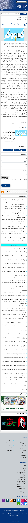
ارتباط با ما (23, 455)
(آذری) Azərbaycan (21, 483)
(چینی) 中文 (23, 492)
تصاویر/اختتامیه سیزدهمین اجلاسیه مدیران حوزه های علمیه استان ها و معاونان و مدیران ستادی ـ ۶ (14, 203)
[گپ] (22, 503)
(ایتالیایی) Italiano (21, 486)
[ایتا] (11, 500)
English (24, 467)
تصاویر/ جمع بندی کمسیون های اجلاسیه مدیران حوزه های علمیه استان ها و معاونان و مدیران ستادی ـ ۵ (13, 220)
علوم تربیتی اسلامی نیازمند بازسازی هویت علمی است (15, 248)
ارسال (6, 185)
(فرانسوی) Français (21, 472)
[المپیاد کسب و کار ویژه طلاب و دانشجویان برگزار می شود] (14, 34)
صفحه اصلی (25, 17)
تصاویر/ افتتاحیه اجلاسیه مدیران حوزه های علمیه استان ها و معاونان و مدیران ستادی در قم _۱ (14, 200)
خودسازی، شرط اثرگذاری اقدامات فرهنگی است (16, 280)
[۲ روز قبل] (14, 403)
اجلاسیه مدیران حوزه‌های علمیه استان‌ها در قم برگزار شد (15, 206)
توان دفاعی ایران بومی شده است (19, 286)
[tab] (14, 245)
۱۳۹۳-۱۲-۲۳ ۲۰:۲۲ (11, 143)
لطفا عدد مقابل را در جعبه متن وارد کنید (17, 179)
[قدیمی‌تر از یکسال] (21, 133)
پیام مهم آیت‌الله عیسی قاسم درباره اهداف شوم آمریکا (15, 322)
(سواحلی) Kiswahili (21, 485)
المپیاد (23, 150)
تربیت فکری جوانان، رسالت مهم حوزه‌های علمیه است (15, 305)
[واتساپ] (18, 503)
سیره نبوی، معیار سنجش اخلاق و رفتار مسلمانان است (15, 308)
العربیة (24, 469)
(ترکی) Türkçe (23, 478)
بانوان (11, 448)
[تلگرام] (18, 500)
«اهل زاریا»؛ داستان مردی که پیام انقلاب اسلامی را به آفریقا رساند (13, 293)
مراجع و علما (23, 443)
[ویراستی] (25, 503)
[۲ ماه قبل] (14, 423)
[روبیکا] (3, 500)
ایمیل (25, 164)
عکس (24, 450)
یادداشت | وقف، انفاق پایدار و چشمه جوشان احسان (17, 277)
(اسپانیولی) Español (21, 481)
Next (3, 423)
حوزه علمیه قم (19, 17)
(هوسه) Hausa (22, 488)
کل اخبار (10, 440)
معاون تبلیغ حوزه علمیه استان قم (9, 131)
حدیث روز (24, 13)
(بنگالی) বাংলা (23, 476)
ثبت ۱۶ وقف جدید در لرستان (20, 275)
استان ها (24, 445)
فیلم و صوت (9, 450)
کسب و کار (17, 150)
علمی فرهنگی (23, 448)
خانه (25, 440)
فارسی (24, 465)
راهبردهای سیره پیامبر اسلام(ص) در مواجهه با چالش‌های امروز (13, 240)
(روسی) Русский (22, 479)
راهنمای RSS (23, 458)
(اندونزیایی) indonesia (21, 490)
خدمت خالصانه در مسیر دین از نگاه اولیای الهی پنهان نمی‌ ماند (13, 299)
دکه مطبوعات (21, 394)
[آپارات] (22, 500)
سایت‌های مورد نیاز (21, 453)
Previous (24, 423)
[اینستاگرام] (25, 500)
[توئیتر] (14, 500)
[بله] (7, 500)
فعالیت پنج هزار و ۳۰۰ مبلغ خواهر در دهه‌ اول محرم (15, 377)
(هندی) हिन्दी (23, 474)
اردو (25, 470)
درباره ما (10, 455)
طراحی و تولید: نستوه (12, 521)
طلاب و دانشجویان (8, 150)
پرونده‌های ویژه (21, 414)
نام (26, 158)
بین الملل (10, 445)
